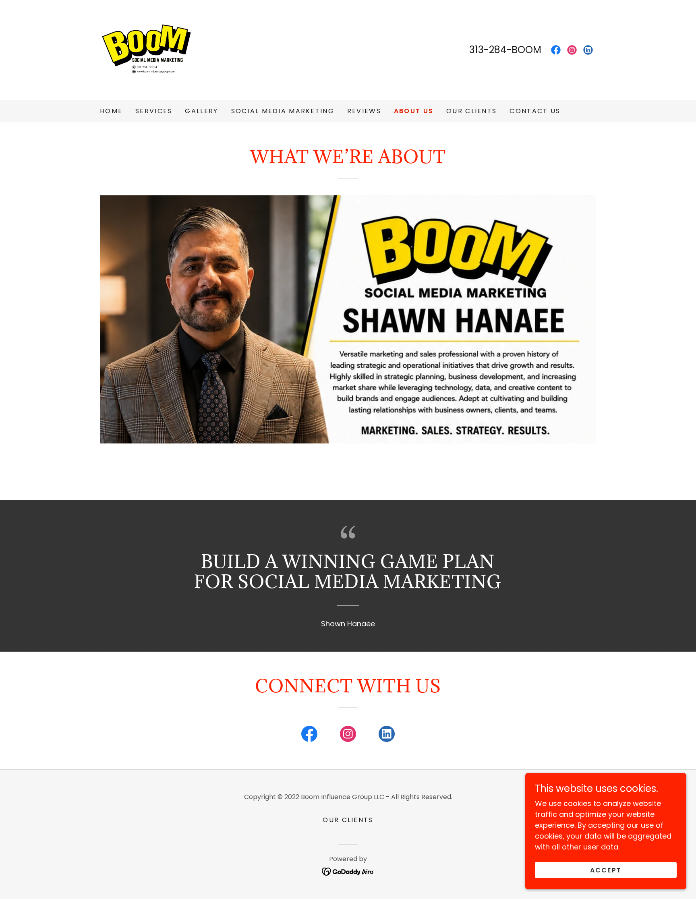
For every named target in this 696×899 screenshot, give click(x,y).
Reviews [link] (364, 111)
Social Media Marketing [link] (282, 111)
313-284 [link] (487, 49)
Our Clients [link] (471, 111)
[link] (148, 49)
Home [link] (111, 111)
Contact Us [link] (535, 111)
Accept (606, 870)
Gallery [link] (201, 111)
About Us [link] (413, 111)
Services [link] (153, 111)
